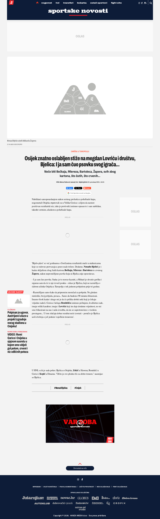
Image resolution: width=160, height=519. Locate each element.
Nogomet (46, 3)
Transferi (68, 3)
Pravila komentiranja (68, 487)
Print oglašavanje (120, 487)
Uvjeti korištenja (50, 487)
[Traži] (151, 3)
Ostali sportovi (98, 3)
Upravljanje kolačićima (80, 492)
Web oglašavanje (103, 487)
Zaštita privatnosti (86, 487)
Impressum (37, 487)
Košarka (81, 3)
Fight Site (116, 3)
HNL (57, 3)
